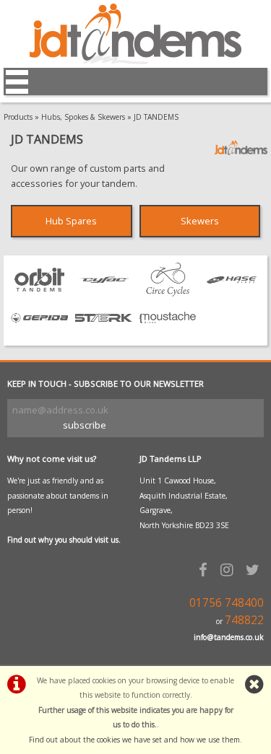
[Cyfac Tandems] (103, 292)
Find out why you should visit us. (64, 540)
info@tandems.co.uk (229, 637)
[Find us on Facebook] (205, 569)
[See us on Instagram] (229, 569)
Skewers (200, 220)
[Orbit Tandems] (39, 292)
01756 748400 (226, 602)
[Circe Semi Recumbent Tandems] (168, 292)
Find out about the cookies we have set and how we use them (134, 740)
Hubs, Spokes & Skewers (83, 117)
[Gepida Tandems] (39, 331)
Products (18, 117)
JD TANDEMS (156, 117)
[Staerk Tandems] (103, 331)
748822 (244, 620)
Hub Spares (71, 220)
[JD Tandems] (135, 60)
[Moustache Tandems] (168, 331)
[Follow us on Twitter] (255, 569)
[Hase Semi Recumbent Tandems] (231, 292)
